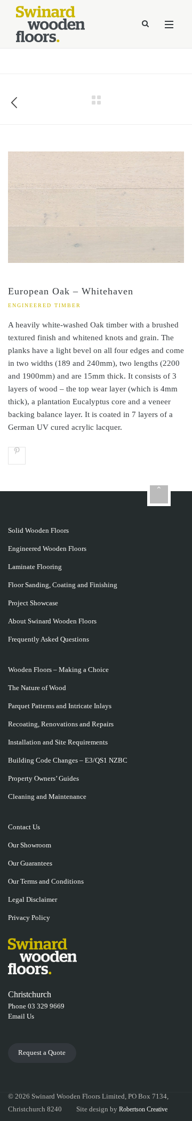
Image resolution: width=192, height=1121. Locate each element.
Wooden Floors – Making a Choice (58, 670)
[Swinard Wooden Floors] (50, 24)
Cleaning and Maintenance (47, 796)
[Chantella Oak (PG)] (14, 99)
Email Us (21, 1016)
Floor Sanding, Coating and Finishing (62, 585)
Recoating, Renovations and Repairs (61, 724)
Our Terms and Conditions (46, 881)
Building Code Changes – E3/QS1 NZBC (67, 760)
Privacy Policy (29, 918)
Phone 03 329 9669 (36, 1006)
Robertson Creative (143, 1109)
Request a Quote (42, 1052)
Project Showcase (33, 603)
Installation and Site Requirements (58, 742)
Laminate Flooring (35, 567)
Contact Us (24, 827)
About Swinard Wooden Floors (52, 621)
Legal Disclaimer (32, 899)
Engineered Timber (44, 305)
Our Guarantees (30, 863)
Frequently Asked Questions (48, 639)
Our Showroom (29, 845)
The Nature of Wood (37, 688)
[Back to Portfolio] (96, 99)
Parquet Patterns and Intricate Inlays (59, 706)
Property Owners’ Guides (43, 778)
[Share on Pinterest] (17, 456)
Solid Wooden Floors (38, 530)
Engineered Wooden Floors (47, 549)
